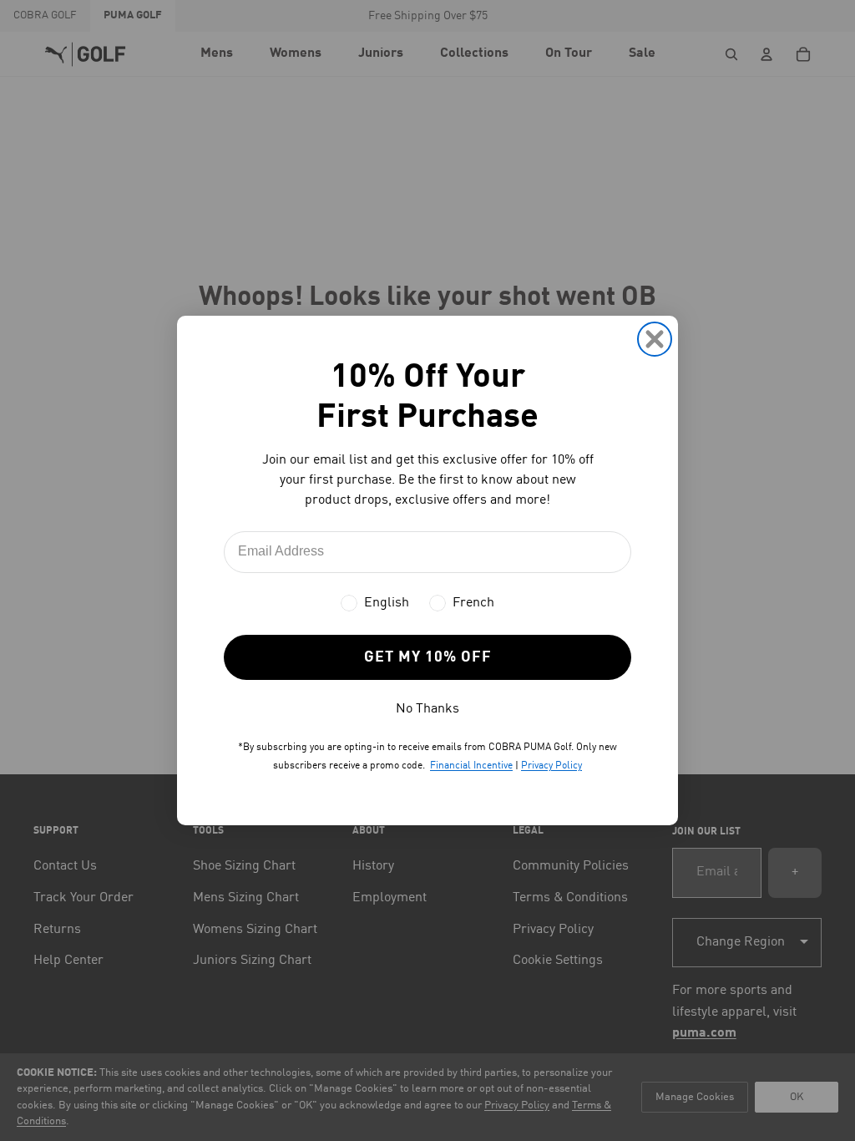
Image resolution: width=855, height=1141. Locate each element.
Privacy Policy (551, 766)
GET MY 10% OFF (428, 657)
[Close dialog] (654, 339)
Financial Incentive (471, 766)
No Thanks (427, 709)
